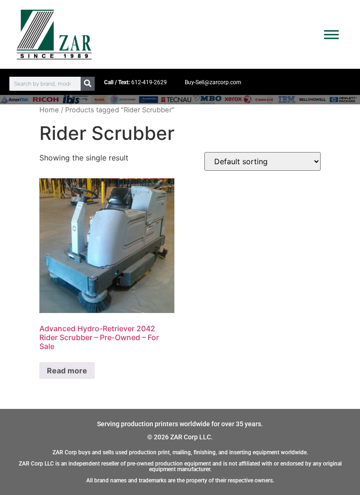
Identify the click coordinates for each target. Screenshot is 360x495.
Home (49, 110)
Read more (67, 370)
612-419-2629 (149, 82)
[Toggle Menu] (331, 34)
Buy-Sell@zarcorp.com (213, 82)
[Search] (88, 84)
